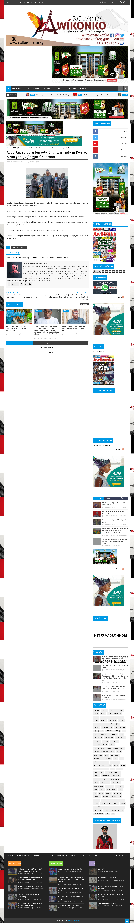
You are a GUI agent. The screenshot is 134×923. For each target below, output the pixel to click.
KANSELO (109, 772)
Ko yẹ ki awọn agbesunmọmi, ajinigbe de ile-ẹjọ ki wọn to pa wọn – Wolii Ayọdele (114, 541)
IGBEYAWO (107, 758)
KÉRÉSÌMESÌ (116, 776)
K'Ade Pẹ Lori (98, 772)
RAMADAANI (97, 810)
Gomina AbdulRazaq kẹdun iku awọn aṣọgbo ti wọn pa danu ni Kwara (73, 328)
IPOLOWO (97, 765)
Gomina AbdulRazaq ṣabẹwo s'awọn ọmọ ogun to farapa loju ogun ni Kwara (18, 328)
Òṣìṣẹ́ (123, 803)
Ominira (106, 796)
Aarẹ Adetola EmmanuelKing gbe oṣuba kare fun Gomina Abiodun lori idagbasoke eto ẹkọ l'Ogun (115, 531)
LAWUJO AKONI (98, 786)
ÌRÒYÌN (35, 89)
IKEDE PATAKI (92, 855)
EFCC (121, 734)
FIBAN (105, 745)
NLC (95, 793)
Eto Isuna (97, 745)
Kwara (23, 148)
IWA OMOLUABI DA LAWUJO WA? (107, 878)
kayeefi (117, 772)
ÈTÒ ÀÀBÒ (72, 89)
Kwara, (40, 162)
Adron (96, 717)
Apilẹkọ (96, 710)
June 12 (119, 769)
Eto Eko (105, 710)
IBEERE (119, 751)
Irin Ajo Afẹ (106, 765)
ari (95, 724)
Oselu (55, 95)
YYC (113, 814)
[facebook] (17, 2)
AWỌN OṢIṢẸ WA (62, 855)
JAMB (112, 769)
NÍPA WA (112, 2)
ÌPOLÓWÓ (26, 89)
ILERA (115, 758)
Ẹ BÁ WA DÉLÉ (122, 2)
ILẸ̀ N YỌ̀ (100, 869)
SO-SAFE (107, 810)
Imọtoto (105, 762)
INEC (112, 762)
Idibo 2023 (115, 755)
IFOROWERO (98, 758)
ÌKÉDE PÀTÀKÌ (93, 89)
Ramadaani (120, 807)
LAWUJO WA (119, 786)
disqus (47, 343)
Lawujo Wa (109, 786)
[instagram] (24, 2)
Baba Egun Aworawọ (113, 731)
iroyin (66, 311)
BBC (124, 731)
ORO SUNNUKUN (107, 800)
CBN (95, 734)
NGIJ (120, 790)
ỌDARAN (108, 793)
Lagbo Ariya (105, 783)
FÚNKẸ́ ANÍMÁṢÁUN (60, 89)
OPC (120, 796)
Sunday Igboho (117, 810)
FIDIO (111, 745)
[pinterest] (31, 2)
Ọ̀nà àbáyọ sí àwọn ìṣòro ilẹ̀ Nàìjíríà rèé (70, 869)
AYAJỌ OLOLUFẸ (107, 727)
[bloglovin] (35, 2)
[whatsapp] (124, 855)
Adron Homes (106, 717)
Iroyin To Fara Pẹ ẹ (14, 304)
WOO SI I (85, 304)
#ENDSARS (117, 713)
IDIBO (106, 755)
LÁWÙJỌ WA (46, 89)
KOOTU (106, 779)
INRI (117, 762)
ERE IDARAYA (109, 738)
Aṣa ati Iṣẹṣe (114, 724)
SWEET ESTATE (98, 814)
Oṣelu (103, 713)
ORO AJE (96, 800)
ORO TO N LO (119, 800)
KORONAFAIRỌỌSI (117, 779)
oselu (96, 803)
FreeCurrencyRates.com (101, 351)
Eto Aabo (10, 311)
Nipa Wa (10, 855)
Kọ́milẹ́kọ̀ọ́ (98, 779)
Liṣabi (102, 790)
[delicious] (42, 2)
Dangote (114, 734)
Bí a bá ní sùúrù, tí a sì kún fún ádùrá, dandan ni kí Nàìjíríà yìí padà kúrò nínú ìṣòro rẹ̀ (71, 880)
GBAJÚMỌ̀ (110, 498)
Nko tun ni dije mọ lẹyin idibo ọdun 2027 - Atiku (74, 95)
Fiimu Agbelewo (99, 748)
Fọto (109, 748)
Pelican (111, 807)
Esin (117, 738)
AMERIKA (103, 720)
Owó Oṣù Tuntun (100, 807)
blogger (19, 343)
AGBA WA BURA (118, 717)
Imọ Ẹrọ (96, 762)
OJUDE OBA (117, 793)
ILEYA (121, 758)
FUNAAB (96, 751)
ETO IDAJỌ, (34, 162)
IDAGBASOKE (98, 755)
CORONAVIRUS (104, 734)
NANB (114, 790)
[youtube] (28, 2)
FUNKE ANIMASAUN (107, 751)
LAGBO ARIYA (116, 783)
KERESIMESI (106, 776)
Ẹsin (122, 738)
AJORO (96, 720)
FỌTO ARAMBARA (118, 748)
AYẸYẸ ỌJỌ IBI (98, 731)
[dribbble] (39, 2)
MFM (108, 790)
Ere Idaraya (98, 738)
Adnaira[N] (77, 137)
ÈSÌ (122, 498)
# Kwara (23, 247)
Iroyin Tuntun (49, 855)
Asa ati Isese (103, 724)
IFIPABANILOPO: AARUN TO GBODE (68, 905)
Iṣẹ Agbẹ (105, 769)
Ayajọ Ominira (120, 727)
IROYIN (112, 710)
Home (9, 148)
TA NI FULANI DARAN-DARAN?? (107, 903)
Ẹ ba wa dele (36, 855)
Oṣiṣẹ (110, 713)
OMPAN (113, 796)
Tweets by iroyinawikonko (101, 445)
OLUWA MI (97, 796)
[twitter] (20, 2)
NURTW (101, 793)
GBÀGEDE (103, 2)
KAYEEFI (100, 95)
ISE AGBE (97, 769)
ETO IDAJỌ (16, 148)
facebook (74, 343)
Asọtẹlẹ (96, 727)
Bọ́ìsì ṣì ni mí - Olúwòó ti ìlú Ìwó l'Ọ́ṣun (30, 886)
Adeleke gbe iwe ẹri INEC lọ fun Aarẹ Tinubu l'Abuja (28, 95)
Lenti (95, 790)
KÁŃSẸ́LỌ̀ (82, 89)
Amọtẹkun (112, 720)
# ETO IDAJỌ (15, 247)
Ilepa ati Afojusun (22, 855)
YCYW (107, 814)
